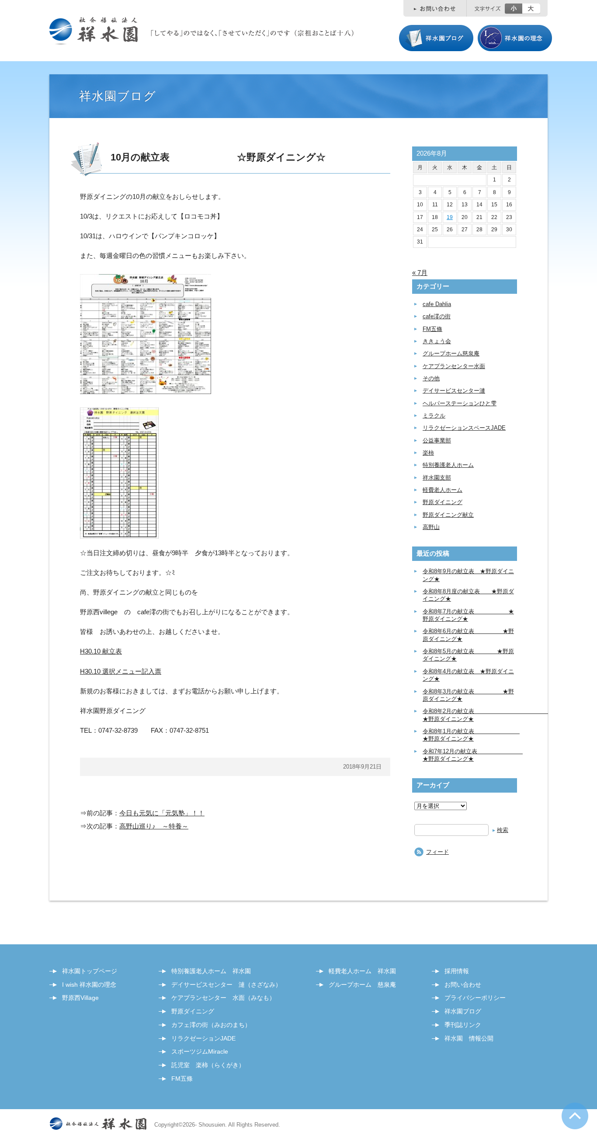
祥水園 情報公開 (468, 1038)
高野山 (431, 527)
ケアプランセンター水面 (454, 366)
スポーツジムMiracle (199, 1051)
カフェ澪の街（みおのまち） (211, 1024)
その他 (431, 378)
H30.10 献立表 (101, 651)
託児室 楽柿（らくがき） (208, 1064)
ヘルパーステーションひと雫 (459, 403)
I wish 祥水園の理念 (89, 984)
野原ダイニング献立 (448, 515)
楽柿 (428, 452)
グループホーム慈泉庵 (451, 353)
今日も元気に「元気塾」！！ (162, 813)
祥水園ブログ (462, 1011)
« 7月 (419, 272)
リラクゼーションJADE (203, 1038)
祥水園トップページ (89, 970)
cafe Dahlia (437, 304)
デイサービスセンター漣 (454, 390)
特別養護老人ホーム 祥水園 (211, 970)
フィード (437, 852)
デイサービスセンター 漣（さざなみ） (226, 984)
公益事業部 (437, 440)
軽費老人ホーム (442, 490)
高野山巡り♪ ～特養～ (153, 826)
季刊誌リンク (462, 1024)
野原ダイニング (442, 502)
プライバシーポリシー (475, 997)
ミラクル (434, 415)
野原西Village (80, 997)
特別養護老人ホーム (448, 465)
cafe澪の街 (437, 316)
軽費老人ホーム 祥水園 (362, 970)
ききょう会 (437, 341)
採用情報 (456, 970)
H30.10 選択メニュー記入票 (120, 671)
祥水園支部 (437, 477)
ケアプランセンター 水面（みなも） (223, 997)
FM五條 (432, 329)
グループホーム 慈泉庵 (362, 984)
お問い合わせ (462, 984)
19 (450, 217)
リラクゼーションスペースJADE (464, 428)
